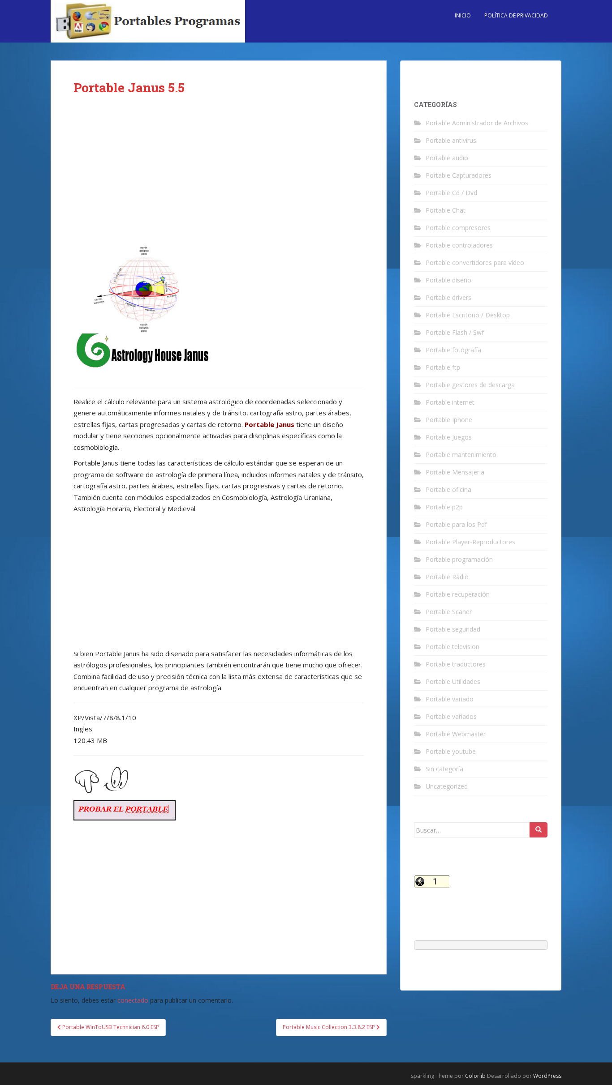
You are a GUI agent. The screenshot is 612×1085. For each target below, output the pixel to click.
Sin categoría (444, 769)
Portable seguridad (453, 629)
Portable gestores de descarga (470, 384)
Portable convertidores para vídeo (475, 262)
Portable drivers (448, 297)
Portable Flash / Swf (455, 332)
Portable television (452, 646)
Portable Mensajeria (455, 472)
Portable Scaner (449, 611)
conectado (132, 1000)
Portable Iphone (449, 419)
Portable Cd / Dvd (451, 192)
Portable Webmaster (456, 734)
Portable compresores (458, 227)
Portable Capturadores (458, 175)
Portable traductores (456, 664)
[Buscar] (538, 829)
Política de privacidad (516, 15)
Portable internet (450, 402)
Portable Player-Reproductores (470, 542)
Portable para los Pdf (456, 524)
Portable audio (447, 158)
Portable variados (451, 716)
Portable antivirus (451, 140)
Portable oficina (448, 489)
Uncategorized (447, 786)
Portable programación (459, 559)
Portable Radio (447, 576)
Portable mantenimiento (461, 454)
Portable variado (450, 699)
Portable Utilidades (453, 681)
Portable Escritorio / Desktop (468, 315)
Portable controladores (459, 245)
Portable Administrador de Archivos (477, 123)
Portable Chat (445, 210)
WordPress (547, 1076)
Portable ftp (443, 367)
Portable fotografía (453, 350)
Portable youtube (451, 751)
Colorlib (475, 1076)
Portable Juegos (449, 437)
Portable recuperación (458, 594)
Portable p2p (444, 507)
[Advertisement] (218, 175)
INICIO (463, 15)
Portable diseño (448, 280)
